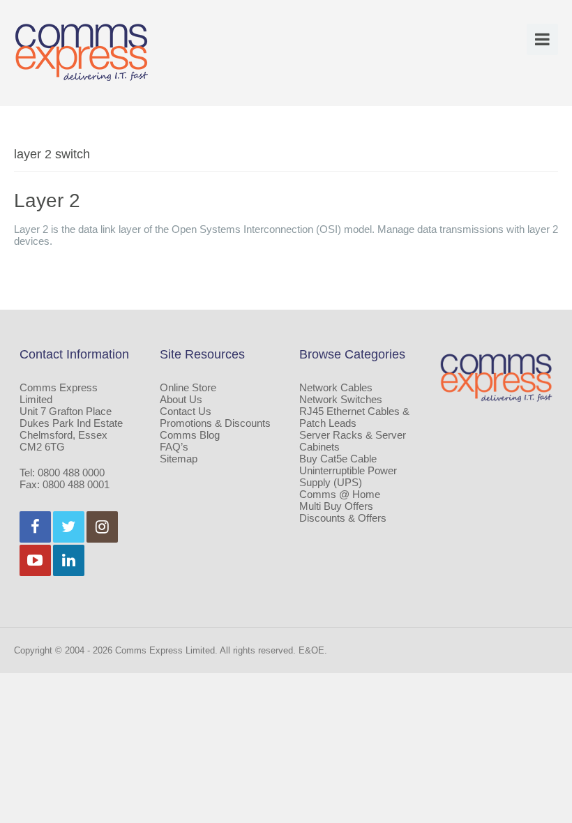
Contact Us (185, 411)
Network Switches (340, 399)
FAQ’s (174, 447)
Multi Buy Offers (336, 506)
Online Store (188, 387)
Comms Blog (190, 435)
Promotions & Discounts (215, 423)
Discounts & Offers (342, 518)
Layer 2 (47, 200)
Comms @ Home (339, 494)
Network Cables (335, 387)
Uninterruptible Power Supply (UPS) (348, 476)
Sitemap (178, 459)
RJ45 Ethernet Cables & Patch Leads (354, 417)
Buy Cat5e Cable (338, 459)
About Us (181, 399)
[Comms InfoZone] (81, 52)
